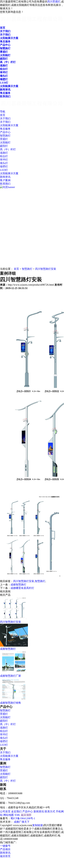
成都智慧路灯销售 (10, 702)
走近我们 (16, 811)
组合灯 (4, 731)
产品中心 (27, 811)
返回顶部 (26, 815)
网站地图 (8, 815)
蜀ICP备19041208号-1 (23, 818)
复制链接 (37, 825)
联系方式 (50, 811)
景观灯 (4, 713)
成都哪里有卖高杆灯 (22, 588)
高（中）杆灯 (8, 724)
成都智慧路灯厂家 (10, 675)
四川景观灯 (53, 1)
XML (17, 815)
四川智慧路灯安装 (45, 268)
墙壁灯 (4, 741)
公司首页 (5, 811)
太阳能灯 (5, 717)
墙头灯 (4, 738)
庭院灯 (4, 720)
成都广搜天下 (22, 821)
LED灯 (4, 744)
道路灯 (4, 727)
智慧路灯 (27, 268)
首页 (16, 268)
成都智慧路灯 (18, 584)
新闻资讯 (38, 811)
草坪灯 (4, 734)
